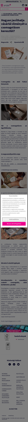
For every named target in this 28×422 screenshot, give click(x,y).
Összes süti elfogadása (14, 223)
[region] (14, 211)
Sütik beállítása (14, 219)
